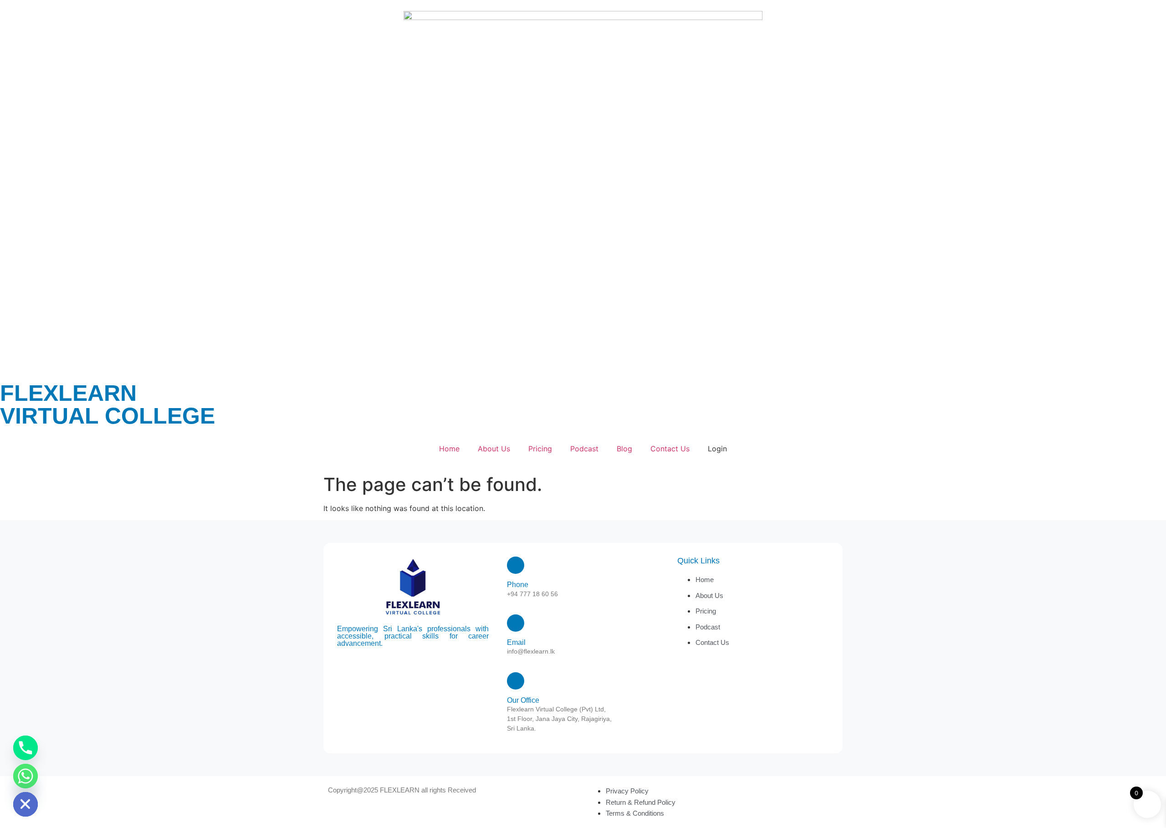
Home (449, 448)
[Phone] (25, 748)
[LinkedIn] (401, 665)
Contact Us (670, 448)
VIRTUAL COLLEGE (107, 416)
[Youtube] (425, 665)
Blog (624, 448)
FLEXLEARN (68, 393)
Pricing (540, 448)
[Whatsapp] (25, 776)
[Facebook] (413, 665)
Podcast (584, 448)
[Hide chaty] (25, 804)
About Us (494, 448)
